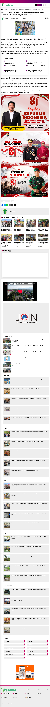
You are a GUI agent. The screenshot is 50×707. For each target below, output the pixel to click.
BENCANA (38, 641)
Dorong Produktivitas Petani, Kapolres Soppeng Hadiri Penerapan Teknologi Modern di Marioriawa (36, 62)
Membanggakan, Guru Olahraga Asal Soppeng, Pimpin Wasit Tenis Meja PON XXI (27, 351)
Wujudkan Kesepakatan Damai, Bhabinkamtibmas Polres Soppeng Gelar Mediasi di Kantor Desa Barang (13, 71)
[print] (10, 205)
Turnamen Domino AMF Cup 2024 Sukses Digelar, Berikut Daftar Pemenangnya (27, 369)
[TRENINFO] (7, 6)
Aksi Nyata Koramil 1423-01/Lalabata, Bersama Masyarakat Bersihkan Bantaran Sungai (28, 556)
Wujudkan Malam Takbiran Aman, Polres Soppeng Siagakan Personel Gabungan (43, 244)
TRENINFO (10, 703)
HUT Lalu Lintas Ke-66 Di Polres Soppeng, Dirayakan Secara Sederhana (24, 470)
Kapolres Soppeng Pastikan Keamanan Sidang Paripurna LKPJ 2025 (30, 244)
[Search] (48, 1)
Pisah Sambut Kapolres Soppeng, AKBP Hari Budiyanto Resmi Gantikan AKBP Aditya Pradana (36, 67)
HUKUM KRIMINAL (15, 648)
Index (14, 698)
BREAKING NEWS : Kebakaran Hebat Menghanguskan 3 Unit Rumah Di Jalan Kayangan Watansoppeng (28, 340)
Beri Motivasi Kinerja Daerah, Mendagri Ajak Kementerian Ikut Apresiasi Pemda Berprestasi (28, 398)
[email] (12, 205)
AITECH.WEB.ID (4, 697)
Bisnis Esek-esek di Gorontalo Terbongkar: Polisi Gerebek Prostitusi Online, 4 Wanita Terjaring (28, 417)
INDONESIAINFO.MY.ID (5, 698)
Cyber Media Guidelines (36, 689)
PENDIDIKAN (38, 654)
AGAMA (15, 641)
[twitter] (5, 205)
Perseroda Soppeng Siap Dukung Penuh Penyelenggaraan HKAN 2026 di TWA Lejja (27, 441)
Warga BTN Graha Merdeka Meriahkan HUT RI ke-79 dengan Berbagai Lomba (26, 450)
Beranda (2, 9)
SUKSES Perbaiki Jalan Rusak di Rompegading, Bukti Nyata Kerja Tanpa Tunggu (27, 363)
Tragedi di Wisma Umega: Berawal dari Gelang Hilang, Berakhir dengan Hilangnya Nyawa (35, 71)
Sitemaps (15, 697)
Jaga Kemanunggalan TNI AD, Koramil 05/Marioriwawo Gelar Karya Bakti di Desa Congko (28, 565)
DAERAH (38, 644)
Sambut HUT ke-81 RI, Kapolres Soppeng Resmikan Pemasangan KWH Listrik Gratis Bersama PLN (13, 67)
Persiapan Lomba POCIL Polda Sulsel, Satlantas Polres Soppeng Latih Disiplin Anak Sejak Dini (29, 431)
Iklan (48, 689)
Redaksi (28, 689)
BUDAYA (15, 644)
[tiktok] (9, 1)
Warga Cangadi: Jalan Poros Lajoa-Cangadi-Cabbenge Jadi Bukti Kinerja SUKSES (27, 345)
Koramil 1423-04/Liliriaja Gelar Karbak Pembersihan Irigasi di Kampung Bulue (26, 546)
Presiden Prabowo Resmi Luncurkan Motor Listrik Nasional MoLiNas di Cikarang (26, 379)
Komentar (29, 697)
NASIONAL (15, 651)
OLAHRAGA (38, 651)
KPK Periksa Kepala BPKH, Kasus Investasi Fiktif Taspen (22, 408)
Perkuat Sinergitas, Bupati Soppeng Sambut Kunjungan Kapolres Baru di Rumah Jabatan (28, 522)
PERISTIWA (15, 658)
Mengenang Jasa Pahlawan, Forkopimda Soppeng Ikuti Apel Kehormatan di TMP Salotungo (28, 589)
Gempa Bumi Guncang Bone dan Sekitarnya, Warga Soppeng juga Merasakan (26, 357)
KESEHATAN (38, 648)
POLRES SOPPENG (5, 201)
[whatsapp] (7, 205)
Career (44, 689)
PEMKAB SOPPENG (15, 654)
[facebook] (2, 1)
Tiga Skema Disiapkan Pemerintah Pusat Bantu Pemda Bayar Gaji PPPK (25, 388)
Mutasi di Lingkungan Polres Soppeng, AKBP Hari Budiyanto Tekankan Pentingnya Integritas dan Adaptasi (14, 62)
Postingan (29, 696)
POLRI (6, 9)
